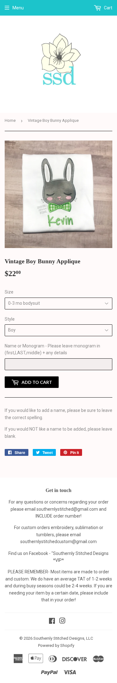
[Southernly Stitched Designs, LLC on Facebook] (52, 621)
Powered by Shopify (56, 645)
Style (10, 319)
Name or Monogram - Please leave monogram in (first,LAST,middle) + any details (52, 349)
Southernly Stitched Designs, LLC (63, 638)
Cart (107, 7)
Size (9, 291)
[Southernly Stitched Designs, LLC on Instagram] (62, 621)
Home (10, 120)
